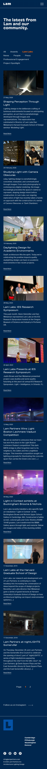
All (4, 51)
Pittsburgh (30, 740)
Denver (28, 745)
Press (28, 55)
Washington (30, 743)
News (6, 55)
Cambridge (30, 738)
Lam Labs (27, 51)
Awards (14, 51)
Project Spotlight (11, 63)
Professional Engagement (16, 59)
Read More (7, 133)
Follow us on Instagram (14, 705)
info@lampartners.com (11, 759)
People (17, 55)
